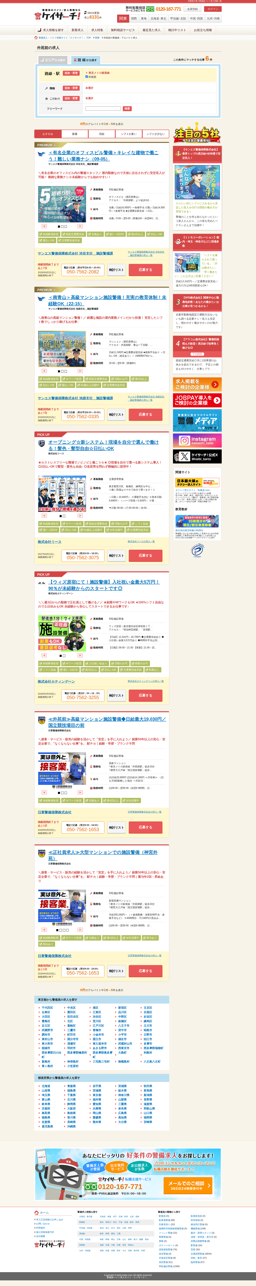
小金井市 (98, 1034)
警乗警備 (163, 1237)
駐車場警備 (164, 1220)
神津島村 (73, 1061)
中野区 (122, 1016)
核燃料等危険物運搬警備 (171, 1228)
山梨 (124, 1228)
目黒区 (148, 1012)
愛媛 (141, 1239)
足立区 (46, 1025)
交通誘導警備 (197, 1254)
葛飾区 (71, 1025)
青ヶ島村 (47, 1066)
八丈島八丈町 (152, 1061)
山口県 (148, 1112)
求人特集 (97, 30)
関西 (134, 18)
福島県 (71, 1090)
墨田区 (71, 1012)
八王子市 (123, 1025)
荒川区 (97, 1021)
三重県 (122, 1104)
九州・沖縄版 (85, 1251)
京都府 (46, 1108)
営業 (193, 1249)
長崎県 (71, 1121)
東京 (102, 1222)
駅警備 (194, 1245)
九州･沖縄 (213, 18)
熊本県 (97, 1121)
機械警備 (195, 1228)
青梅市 (97, 1030)
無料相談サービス (123, 30)
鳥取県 (46, 1112)
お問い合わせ (43, 1223)
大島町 (122, 1052)
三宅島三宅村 (101, 1061)
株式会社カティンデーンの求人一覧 (146, 681)
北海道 (46, 1086)
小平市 (122, 1034)
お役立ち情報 (203, 30)
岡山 (113, 1239)
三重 (119, 1234)
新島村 (46, 1061)
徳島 (130, 1239)
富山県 (46, 1099)
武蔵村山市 (125, 1043)
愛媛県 (97, 1117)
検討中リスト (177, 30)
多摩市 (148, 1043)
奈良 (124, 1245)
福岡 (102, 1251)
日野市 (148, 1034)
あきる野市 (100, 1048)
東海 (144, 18)
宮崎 (130, 1251)
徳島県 (46, 1117)
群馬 (137, 1222)
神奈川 (108, 1222)
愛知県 (97, 1104)
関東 (123, 18)
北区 (70, 1021)
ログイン (213, 8)
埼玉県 (46, 1095)
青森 (109, 1216)
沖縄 (143, 1251)
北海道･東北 (158, 18)
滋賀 (102, 1245)
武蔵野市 (47, 1030)
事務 (161, 1241)
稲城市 (46, 1048)
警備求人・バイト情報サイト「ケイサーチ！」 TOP (65, 37)
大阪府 (71, 1108)
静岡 (107, 1234)
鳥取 (102, 1239)
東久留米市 (100, 1043)
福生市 (122, 1039)
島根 (107, 1239)
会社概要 (40, 1236)
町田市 (71, 1034)
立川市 (148, 1025)
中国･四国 (196, 18)
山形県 (46, 1090)
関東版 (82, 1222)
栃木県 (122, 1090)
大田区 (46, 1016)
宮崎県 (148, 1121)
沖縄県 (71, 1126)
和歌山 (131, 1245)
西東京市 (123, 1048)
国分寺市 (73, 1039)
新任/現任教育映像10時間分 (189, 530)
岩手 (115, 1216)
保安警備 (163, 1254)
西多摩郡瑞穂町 (153, 1048)
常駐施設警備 (165, 1266)
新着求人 (78, 30)
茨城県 (97, 1090)
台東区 (46, 1012)
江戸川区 (98, 1025)
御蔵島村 (123, 1061)
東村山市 (47, 1039)
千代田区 (47, 1007)
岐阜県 (46, 1104)
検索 (127, 108)
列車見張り (164, 1224)
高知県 (122, 1117)
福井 (119, 1228)
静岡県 (71, 1104)
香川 (135, 1239)
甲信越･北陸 (178, 18)
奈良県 (122, 1108)
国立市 (97, 1039)
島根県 (71, 1112)
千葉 (120, 1222)
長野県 (148, 1099)
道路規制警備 (165, 1249)
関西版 (82, 1245)
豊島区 (46, 1021)
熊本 (119, 1251)
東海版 (82, 1234)
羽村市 (71, 1048)
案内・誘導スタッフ (201, 1233)
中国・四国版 (85, 1239)
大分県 (122, 1121)
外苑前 (92, 76)
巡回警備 (163, 1262)
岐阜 (102, 1234)
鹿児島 (136, 1251)
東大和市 (47, 1043)
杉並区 (148, 1016)
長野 (130, 1228)
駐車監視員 (196, 1216)
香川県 (71, 1117)
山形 (132, 1216)
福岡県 (148, 1117)
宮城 (120, 1216)
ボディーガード (167, 1245)
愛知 (113, 1234)
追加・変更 (71, 72)
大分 (124, 1251)
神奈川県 (123, 1095)
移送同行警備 (197, 1224)
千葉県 (71, 1095)
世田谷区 (73, 1016)
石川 (113, 1228)
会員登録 (192, 8)
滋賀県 (148, 1104)
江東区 (97, 1012)
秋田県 (148, 1086)
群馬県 (148, 1090)
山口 (124, 1239)
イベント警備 (165, 1233)
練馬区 (148, 1021)
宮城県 (122, 1086)
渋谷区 (97, 1016)
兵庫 (119, 1245)
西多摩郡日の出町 (51, 1055)
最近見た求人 (152, 30)
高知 (147, 1239)
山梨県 (122, 1099)
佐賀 (107, 1251)
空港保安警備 (165, 1258)
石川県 (71, 1099)
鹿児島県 (47, 1126)
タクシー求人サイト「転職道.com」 (193, 490)
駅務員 (162, 1216)
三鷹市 (71, 1030)
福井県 (97, 1099)
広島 (119, 1239)
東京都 (97, 1095)
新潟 (102, 1228)
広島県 (122, 1112)
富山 (107, 1228)
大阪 (113, 1245)
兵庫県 (97, 1108)
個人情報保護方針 (45, 1232)
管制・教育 (196, 1258)
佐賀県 (46, 1121)
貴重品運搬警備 (199, 1241)
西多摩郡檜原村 (77, 1052)
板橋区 (122, 1021)
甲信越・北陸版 (85, 1228)
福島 (137, 1216)
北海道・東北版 (85, 1216)
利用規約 (40, 1228)
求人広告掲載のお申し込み (49, 1219)
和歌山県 (149, 1108)
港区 (95, 1007)
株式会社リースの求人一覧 (141, 541)
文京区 (148, 1007)
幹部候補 (195, 1220)
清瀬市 (71, 1043)
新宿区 (122, 1007)
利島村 (148, 1052)
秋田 (126, 1216)
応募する (145, 270)
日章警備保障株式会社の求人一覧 (145, 812)
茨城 (126, 1222)
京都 (107, 1245)
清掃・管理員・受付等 (202, 1237)
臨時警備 (195, 1262)
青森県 (71, 1086)
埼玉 (115, 1222)
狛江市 (148, 1039)
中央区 (71, 1007)
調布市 (46, 1034)
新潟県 (148, 1095)
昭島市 (148, 1030)
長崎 (113, 1251)
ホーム (44, 1212)
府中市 (122, 1030)
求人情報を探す (53, 30)
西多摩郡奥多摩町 (102, 1055)
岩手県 (97, 1086)
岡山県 (97, 1112)
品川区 (122, 1012)
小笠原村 (73, 1066)
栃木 (132, 1222)
